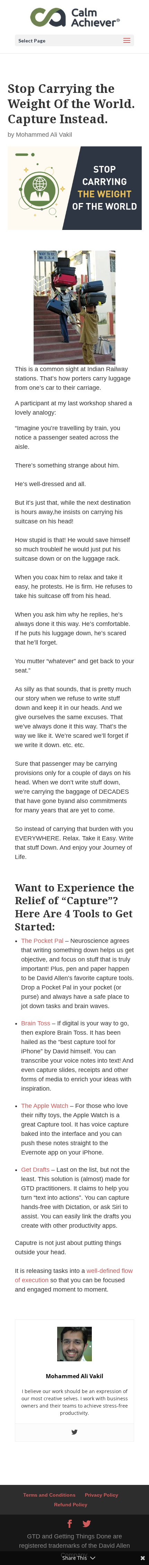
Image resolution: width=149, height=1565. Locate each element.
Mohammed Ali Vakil (44, 134)
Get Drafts (35, 1169)
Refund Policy (70, 1504)
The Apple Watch (44, 1105)
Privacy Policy (101, 1495)
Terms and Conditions (49, 1495)
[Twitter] (74, 1432)
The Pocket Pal (42, 940)
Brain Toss (35, 1023)
